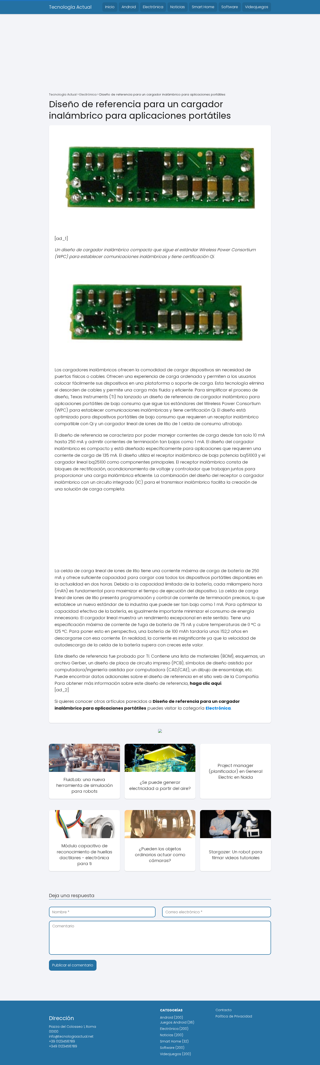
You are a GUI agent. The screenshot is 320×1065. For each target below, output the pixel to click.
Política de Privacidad (234, 1016)
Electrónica (153, 7)
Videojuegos (256, 7)
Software (229, 7)
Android (129, 7)
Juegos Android (173, 1022)
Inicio (110, 7)
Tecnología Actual (70, 7)
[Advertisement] (160, 54)
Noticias (177, 7)
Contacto (224, 1010)
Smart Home (203, 7)
